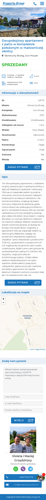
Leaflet (31, 349)
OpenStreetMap (40, 349)
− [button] (3, 302)
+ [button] (3, 298)
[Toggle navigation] (42, 3)
